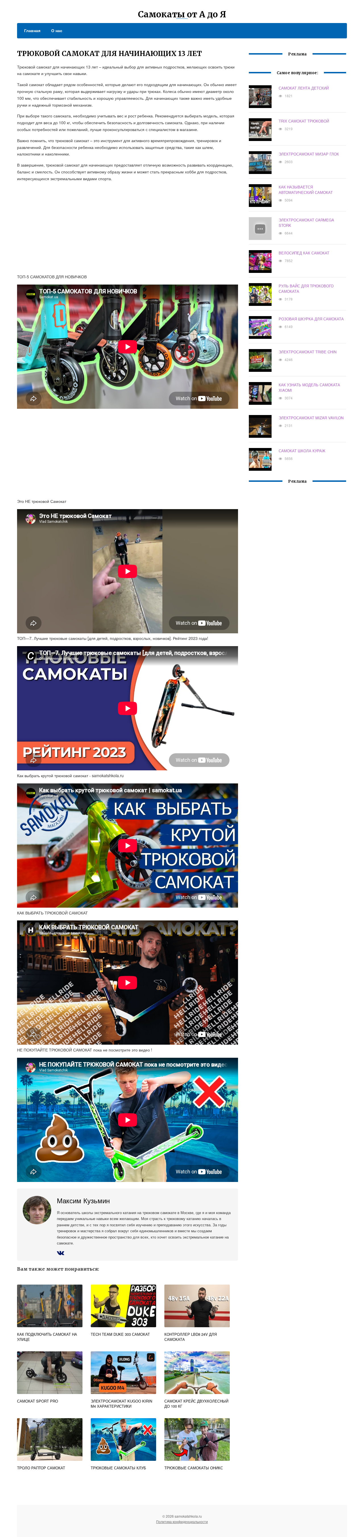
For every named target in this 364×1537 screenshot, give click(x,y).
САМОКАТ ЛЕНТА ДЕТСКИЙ (304, 88)
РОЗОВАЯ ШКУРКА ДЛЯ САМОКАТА (311, 318)
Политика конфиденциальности (182, 1521)
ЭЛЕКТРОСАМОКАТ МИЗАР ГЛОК (309, 154)
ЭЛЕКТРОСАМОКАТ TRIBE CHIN (307, 351)
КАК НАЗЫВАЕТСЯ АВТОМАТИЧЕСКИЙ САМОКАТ (306, 189)
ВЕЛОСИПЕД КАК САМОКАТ (304, 253)
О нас (56, 30)
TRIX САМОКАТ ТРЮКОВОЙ (304, 121)
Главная (32, 30)
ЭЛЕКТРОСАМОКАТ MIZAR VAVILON (311, 417)
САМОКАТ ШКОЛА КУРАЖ (302, 450)
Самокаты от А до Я (182, 14)
